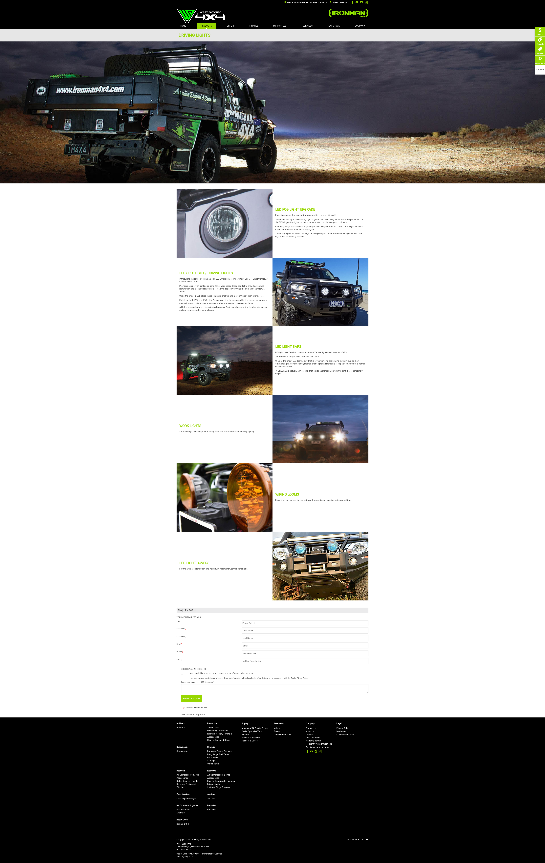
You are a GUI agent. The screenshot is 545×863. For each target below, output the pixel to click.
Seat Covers (213, 727)
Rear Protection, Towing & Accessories (219, 735)
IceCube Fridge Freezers (218, 787)
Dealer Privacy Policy (299, 678)
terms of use (215, 678)
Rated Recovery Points (187, 781)
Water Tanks (213, 763)
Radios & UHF (183, 824)
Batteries (211, 809)
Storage (211, 760)
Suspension (182, 751)
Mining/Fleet (280, 25)
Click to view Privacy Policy (193, 714)
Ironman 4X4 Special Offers (255, 728)
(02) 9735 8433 (340, 2)
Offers (230, 25)
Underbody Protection (217, 730)
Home (183, 25)
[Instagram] (361, 2)
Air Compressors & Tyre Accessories (188, 776)
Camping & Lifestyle (186, 798)
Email (179, 644)
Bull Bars (181, 727)
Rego (179, 659)
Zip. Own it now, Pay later (317, 747)
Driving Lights (213, 784)
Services (308, 25)
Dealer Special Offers (252, 731)
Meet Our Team (313, 737)
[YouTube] (357, 2)
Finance (254, 25)
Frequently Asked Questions (319, 743)
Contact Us (311, 728)
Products (206, 25)
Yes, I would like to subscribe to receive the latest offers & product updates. (221, 673)
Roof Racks (212, 757)
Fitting (277, 731)
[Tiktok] (366, 2)
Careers (309, 734)
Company (360, 25)
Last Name (181, 636)
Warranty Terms (313, 740)
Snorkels (181, 812)
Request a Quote (250, 740)
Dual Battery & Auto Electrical (221, 781)
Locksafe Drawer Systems (219, 751)
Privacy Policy (343, 728)
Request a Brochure (251, 737)
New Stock (334, 25)
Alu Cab (211, 798)
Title (178, 621)
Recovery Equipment (186, 784)
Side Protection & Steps (218, 740)
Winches (181, 787)
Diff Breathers (183, 809)
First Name (181, 628)
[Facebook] (352, 2)
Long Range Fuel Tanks (218, 754)
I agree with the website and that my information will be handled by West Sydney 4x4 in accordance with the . (249, 678)
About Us (310, 731)
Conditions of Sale (282, 734)
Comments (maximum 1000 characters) (197, 682)
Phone (180, 651)
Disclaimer (341, 731)
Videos (277, 728)
